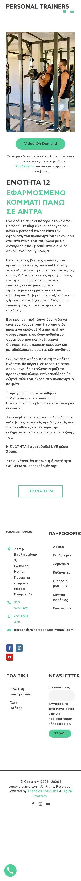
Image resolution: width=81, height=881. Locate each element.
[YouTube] (9, 657)
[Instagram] (19, 648)
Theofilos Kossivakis (43, 791)
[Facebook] (9, 648)
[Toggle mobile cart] (64, 11)
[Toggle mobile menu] (72, 11)
